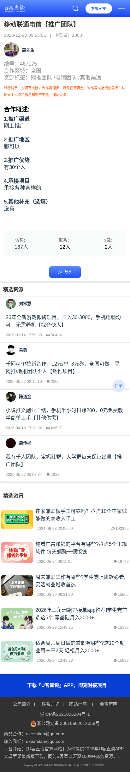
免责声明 (107, 704)
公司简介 (22, 704)
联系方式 (50, 704)
